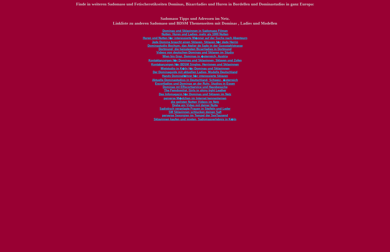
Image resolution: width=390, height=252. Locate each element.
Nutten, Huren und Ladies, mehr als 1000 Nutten (195, 34)
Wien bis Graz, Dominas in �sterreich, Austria (195, 56)
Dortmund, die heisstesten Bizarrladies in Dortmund (195, 49)
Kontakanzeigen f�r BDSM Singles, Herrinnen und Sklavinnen (195, 64)
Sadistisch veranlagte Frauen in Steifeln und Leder (195, 108)
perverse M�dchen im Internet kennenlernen (195, 98)
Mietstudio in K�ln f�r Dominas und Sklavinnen (195, 68)
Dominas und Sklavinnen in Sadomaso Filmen (195, 30)
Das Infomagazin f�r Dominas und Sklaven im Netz (195, 94)
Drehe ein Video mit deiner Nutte (195, 105)
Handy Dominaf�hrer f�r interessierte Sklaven (195, 76)
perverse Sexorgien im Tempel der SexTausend (195, 115)
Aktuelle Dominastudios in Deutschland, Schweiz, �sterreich (195, 80)
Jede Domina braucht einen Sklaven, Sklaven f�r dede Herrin (195, 42)
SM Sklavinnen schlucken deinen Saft (195, 112)
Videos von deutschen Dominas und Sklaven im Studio (195, 52)
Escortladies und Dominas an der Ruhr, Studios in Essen (195, 83)
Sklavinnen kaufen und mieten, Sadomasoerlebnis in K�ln (195, 119)
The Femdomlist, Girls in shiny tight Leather (195, 90)
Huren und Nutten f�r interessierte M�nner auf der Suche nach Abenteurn (195, 38)
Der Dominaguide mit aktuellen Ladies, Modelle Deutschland (195, 72)
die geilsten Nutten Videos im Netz (195, 102)
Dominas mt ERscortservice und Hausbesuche (195, 87)
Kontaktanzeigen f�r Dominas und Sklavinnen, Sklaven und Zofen (195, 60)
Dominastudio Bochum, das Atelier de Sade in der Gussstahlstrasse (195, 45)
